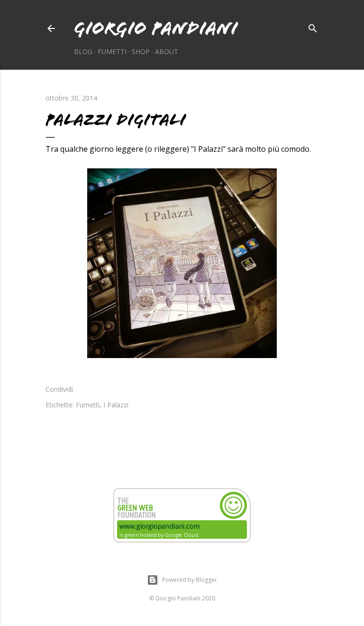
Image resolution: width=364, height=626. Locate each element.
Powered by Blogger (189, 580)
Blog (83, 51)
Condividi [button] (59, 389)
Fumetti (112, 51)
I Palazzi (115, 404)
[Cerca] (312, 26)
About (166, 51)
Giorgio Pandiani (155, 28)
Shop (141, 51)
